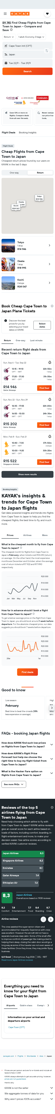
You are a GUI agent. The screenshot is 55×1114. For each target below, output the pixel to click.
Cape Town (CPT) (16, 1027)
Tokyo (20, 242)
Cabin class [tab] (26, 1005)
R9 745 (6, 22)
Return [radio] (40, 172)
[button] (5, 13)
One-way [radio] (14, 172)
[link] (27, 672)
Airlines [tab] (27, 535)
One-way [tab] (20, 340)
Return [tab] (7, 340)
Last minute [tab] (36, 340)
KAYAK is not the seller (16, 1087)
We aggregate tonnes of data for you (24, 1093)
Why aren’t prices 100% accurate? (23, 1098)
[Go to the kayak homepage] (19, 14)
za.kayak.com (8, 1056)
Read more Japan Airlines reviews (17, 960)
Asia (41, 1056)
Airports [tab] (10, 1005)
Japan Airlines (24, 894)
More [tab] (45, 535)
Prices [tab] (10, 535)
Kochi (20, 279)
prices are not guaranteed (15, 1079)
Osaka (20, 261)
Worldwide (31, 1056)
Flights (20, 1056)
